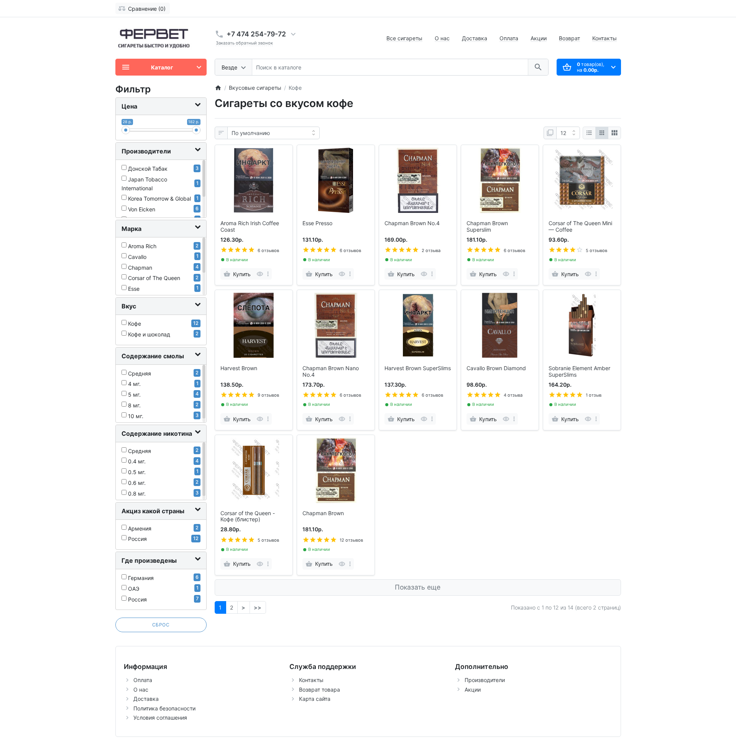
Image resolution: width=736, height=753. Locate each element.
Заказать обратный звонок (244, 43)
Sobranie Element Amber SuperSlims (579, 371)
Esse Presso (317, 223)
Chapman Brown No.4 (412, 223)
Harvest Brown (238, 368)
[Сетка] (601, 133)
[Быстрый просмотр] (260, 274)
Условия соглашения (160, 717)
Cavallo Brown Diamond (496, 368)
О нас (442, 38)
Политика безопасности (164, 708)
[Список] (589, 133)
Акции (539, 38)
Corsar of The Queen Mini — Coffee (580, 226)
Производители (485, 680)
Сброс (161, 625)
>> (257, 607)
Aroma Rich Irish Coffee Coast (249, 226)
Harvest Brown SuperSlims (417, 368)
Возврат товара (319, 689)
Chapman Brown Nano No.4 (330, 371)
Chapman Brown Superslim (487, 226)
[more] (268, 274)
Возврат (569, 38)
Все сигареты (404, 38)
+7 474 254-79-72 (256, 34)
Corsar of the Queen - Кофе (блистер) (247, 516)
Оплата (508, 38)
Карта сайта (314, 698)
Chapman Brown (323, 513)
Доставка (474, 38)
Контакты (604, 38)
